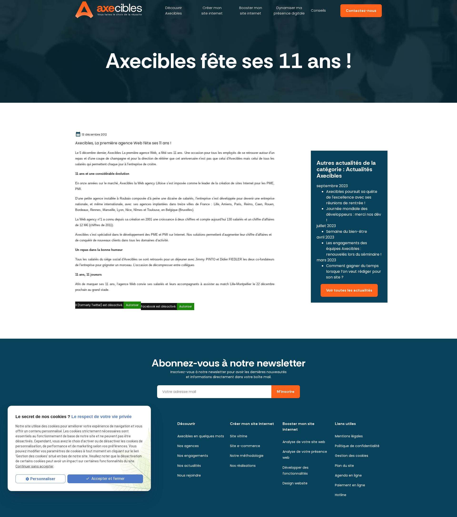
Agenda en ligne (348, 475)
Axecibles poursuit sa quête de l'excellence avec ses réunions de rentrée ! (351, 197)
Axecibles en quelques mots (200, 436)
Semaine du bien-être (346, 231)
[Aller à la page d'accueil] (108, 9)
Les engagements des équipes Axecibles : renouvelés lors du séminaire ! (354, 248)
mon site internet (212, 10)
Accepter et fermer (107, 478)
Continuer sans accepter (34, 466)
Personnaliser (42, 479)
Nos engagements (192, 455)
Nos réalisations (243, 465)
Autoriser (132, 305)
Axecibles (173, 10)
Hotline (340, 495)
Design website (295, 483)
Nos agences (188, 446)
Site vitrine (238, 436)
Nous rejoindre (189, 475)
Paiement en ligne (350, 485)
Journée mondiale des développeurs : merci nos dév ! (353, 214)
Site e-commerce (245, 446)
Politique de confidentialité (357, 446)
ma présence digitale (289, 10)
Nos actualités (189, 465)
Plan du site (344, 465)
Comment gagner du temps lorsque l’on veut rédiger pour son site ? (353, 271)
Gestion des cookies (351, 455)
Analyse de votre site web (304, 441)
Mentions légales (349, 436)
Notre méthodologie (246, 455)
